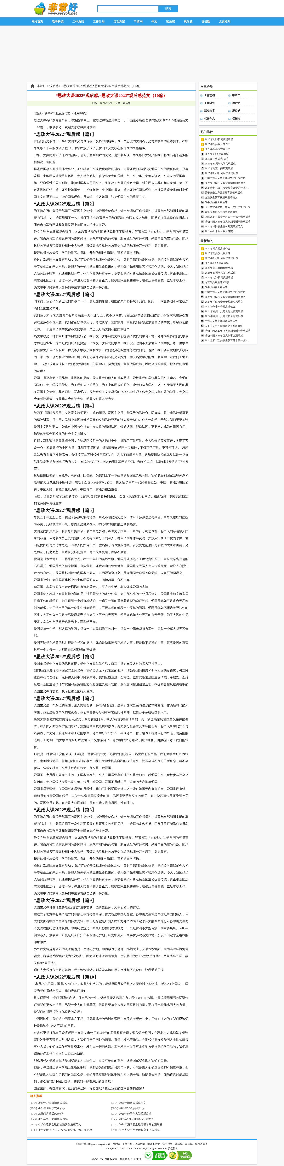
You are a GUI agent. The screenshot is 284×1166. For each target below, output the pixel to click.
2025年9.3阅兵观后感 (131, 1108)
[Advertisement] (142, 54)
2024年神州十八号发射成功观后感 (224, 311)
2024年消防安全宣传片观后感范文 (224, 226)
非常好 (41, 86)
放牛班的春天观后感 (216, 202)
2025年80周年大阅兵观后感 (135, 1113)
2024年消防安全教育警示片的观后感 (140, 1124)
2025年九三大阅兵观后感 (53, 1119)
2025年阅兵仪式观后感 (51, 1108)
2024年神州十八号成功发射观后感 (224, 316)
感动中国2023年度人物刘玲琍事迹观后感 (227, 221)
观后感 (54, 86)
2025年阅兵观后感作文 (132, 1102)
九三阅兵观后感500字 (51, 1113)
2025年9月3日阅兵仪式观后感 (136, 1119)
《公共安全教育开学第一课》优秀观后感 (227, 207)
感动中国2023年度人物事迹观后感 (224, 335)
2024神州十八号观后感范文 (220, 231)
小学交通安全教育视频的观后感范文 (59, 1124)
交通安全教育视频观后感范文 (221, 197)
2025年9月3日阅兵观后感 (53, 1102)
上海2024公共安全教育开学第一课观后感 (227, 216)
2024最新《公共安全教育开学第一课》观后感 (65, 1129)
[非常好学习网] (55, 14)
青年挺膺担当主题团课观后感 (221, 211)
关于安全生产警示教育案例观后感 (139, 1129)
